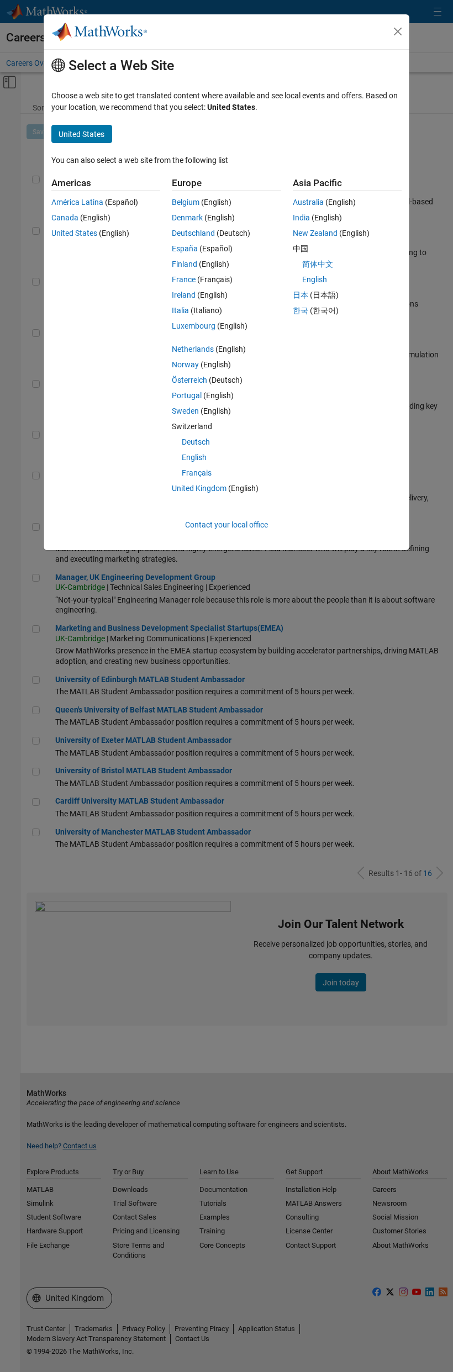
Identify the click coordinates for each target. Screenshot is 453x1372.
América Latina (77, 202)
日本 (300, 295)
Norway (185, 364)
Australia (308, 202)
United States (74, 233)
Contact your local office (226, 524)
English (194, 457)
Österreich (189, 380)
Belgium (185, 202)
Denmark (187, 217)
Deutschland (193, 233)
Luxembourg (193, 325)
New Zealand (315, 233)
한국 (300, 310)
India (301, 217)
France (184, 279)
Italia (180, 310)
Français (197, 472)
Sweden (185, 411)
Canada (64, 217)
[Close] (397, 31)
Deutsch (196, 441)
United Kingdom (199, 488)
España (185, 248)
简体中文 (317, 264)
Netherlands (193, 349)
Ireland (184, 295)
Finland (184, 264)
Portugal (187, 395)
